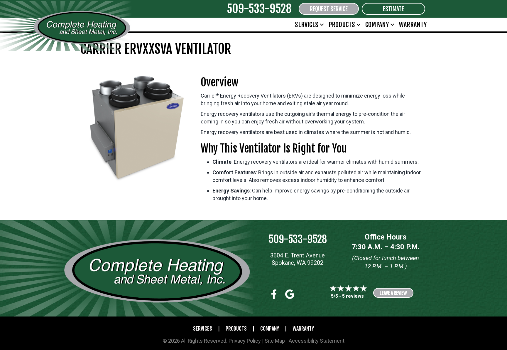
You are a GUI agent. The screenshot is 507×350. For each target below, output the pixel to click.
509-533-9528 (259, 9)
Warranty (413, 25)
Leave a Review (393, 293)
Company (377, 25)
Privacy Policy (245, 341)
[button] (321, 24)
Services (306, 25)
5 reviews (353, 296)
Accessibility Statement (316, 341)
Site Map (275, 341)
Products (342, 25)
